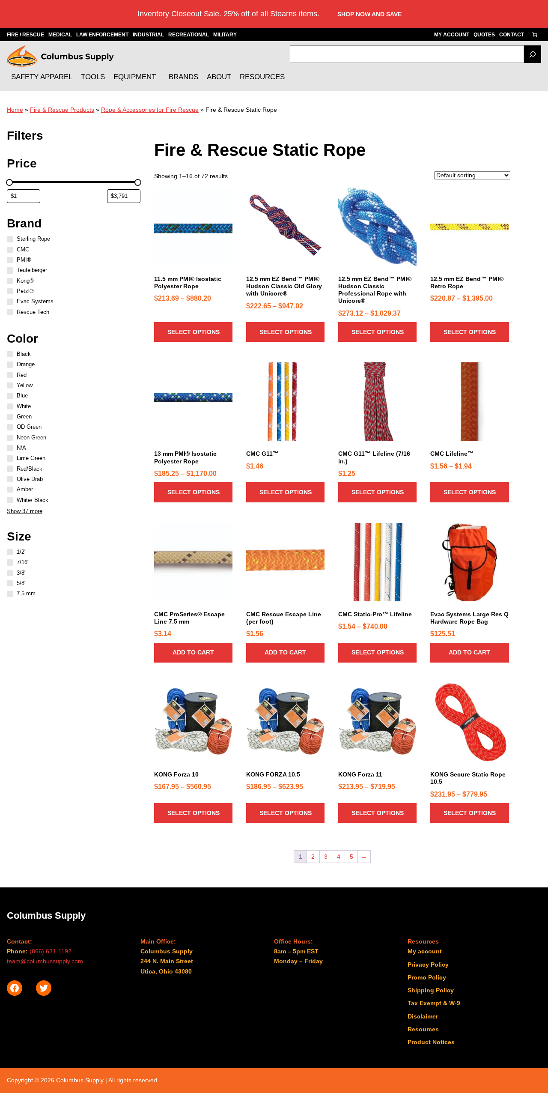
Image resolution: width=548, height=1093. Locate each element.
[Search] (532, 54)
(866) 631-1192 (50, 951)
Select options (193, 331)
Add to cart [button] (193, 652)
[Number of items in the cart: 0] (534, 34)
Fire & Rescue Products (62, 109)
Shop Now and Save (369, 14)
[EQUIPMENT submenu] (162, 76)
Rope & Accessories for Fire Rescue (150, 109)
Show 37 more (24, 511)
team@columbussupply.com (45, 961)
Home (15, 109)
